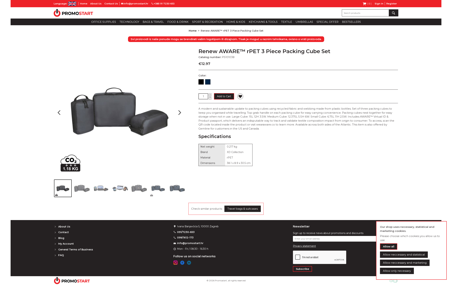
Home (83, 3)
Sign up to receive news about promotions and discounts (328, 233)
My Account (66, 243)
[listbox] (298, 82)
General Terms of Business (75, 249)
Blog (61, 238)
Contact (63, 232)
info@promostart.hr (190, 243)
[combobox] (370, 12)
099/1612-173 (185, 237)
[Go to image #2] (82, 188)
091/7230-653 (186, 232)
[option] (201, 82)
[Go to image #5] (139, 188)
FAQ (61, 255)
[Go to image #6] (158, 188)
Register (391, 3)
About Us (96, 3)
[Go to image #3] (101, 188)
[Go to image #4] (120, 188)
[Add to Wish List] (240, 96)
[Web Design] (393, 280)
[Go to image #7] (177, 188)
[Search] (393, 12)
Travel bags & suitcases (242, 208)
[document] (411, 250)
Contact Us (111, 3)
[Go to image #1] (63, 188)
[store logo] (73, 13)
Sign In (379, 3)
